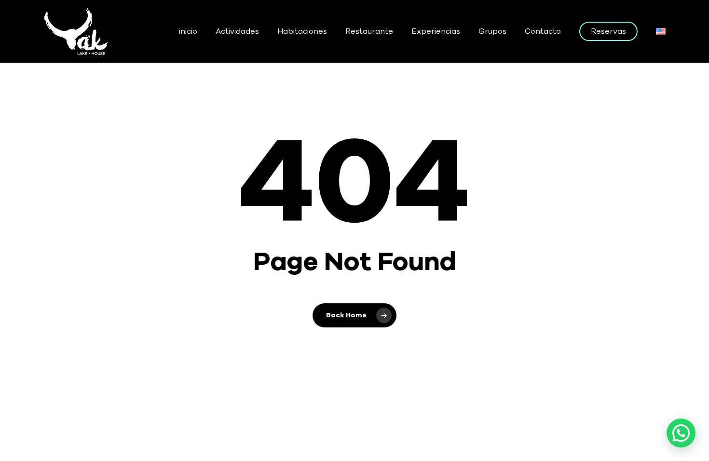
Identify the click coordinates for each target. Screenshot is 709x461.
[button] (681, 433)
